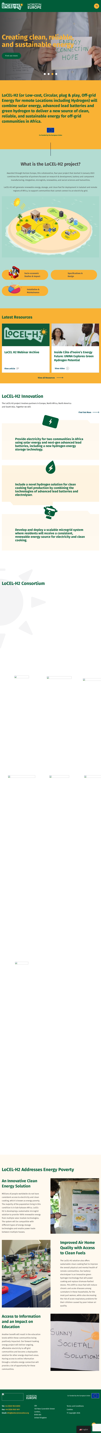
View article (9, 368)
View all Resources (46, 378)
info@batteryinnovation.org (18, 1413)
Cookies (70, 1409)
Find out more (11, 56)
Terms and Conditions (75, 1406)
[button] (45, 74)
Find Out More (85, 412)
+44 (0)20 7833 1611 (12, 1409)
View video (60, 368)
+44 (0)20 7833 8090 (12, 1406)
